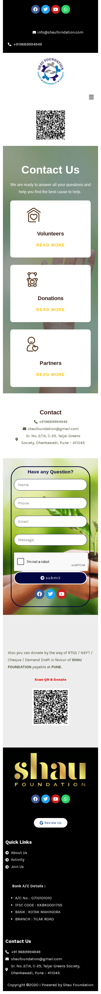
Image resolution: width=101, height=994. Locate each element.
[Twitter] (45, 9)
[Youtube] (55, 9)
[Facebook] (35, 9)
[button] (91, 97)
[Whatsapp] (65, 9)
